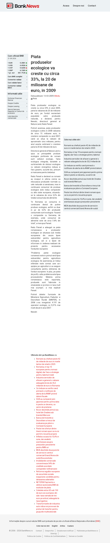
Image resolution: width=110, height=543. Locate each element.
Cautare (70, 526)
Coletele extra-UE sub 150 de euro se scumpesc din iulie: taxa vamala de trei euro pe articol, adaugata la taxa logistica (47, 495)
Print (34, 99)
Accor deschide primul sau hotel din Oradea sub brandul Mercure (47, 412)
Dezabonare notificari (65, 531)
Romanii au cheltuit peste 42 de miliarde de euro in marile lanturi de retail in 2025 (48, 361)
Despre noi (78, 5)
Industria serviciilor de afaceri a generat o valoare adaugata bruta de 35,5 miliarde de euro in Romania (82, 160)
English (55, 526)
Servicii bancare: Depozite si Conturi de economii (16, 111)
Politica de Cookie (34, 536)
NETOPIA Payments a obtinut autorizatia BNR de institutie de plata (47, 485)
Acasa (66, 5)
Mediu (57, 96)
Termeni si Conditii (76, 536)
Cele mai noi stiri (43, 526)
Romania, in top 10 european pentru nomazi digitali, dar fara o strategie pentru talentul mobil (82, 153)
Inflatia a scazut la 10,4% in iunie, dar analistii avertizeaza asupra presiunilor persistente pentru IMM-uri (47, 442)
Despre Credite (13, 103)
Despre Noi (49, 531)
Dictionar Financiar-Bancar (15, 99)
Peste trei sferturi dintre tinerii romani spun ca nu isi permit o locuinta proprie (47, 431)
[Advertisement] (58, 32)
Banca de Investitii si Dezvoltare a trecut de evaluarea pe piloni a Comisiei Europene (82, 187)
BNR (98, 521)
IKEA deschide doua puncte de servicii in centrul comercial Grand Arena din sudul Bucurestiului (81, 207)
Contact (92, 5)
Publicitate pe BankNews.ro (87, 531)
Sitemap (53, 534)
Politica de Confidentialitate (54, 536)
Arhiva (62, 526)
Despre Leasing (13, 106)
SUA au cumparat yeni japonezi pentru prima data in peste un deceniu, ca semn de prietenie (83, 173)
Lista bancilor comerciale (13, 117)
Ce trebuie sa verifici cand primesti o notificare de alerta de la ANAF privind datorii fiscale (83, 167)
